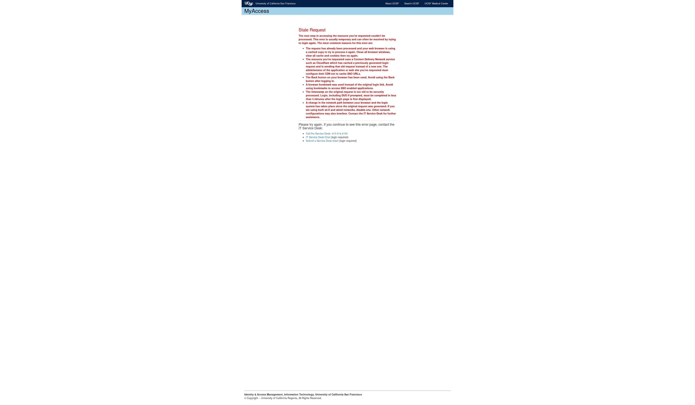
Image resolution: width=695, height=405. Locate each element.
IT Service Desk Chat (318, 137)
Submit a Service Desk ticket (322, 140)
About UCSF (392, 3)
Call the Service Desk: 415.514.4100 (327, 133)
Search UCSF (411, 3)
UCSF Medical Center (436, 3)
